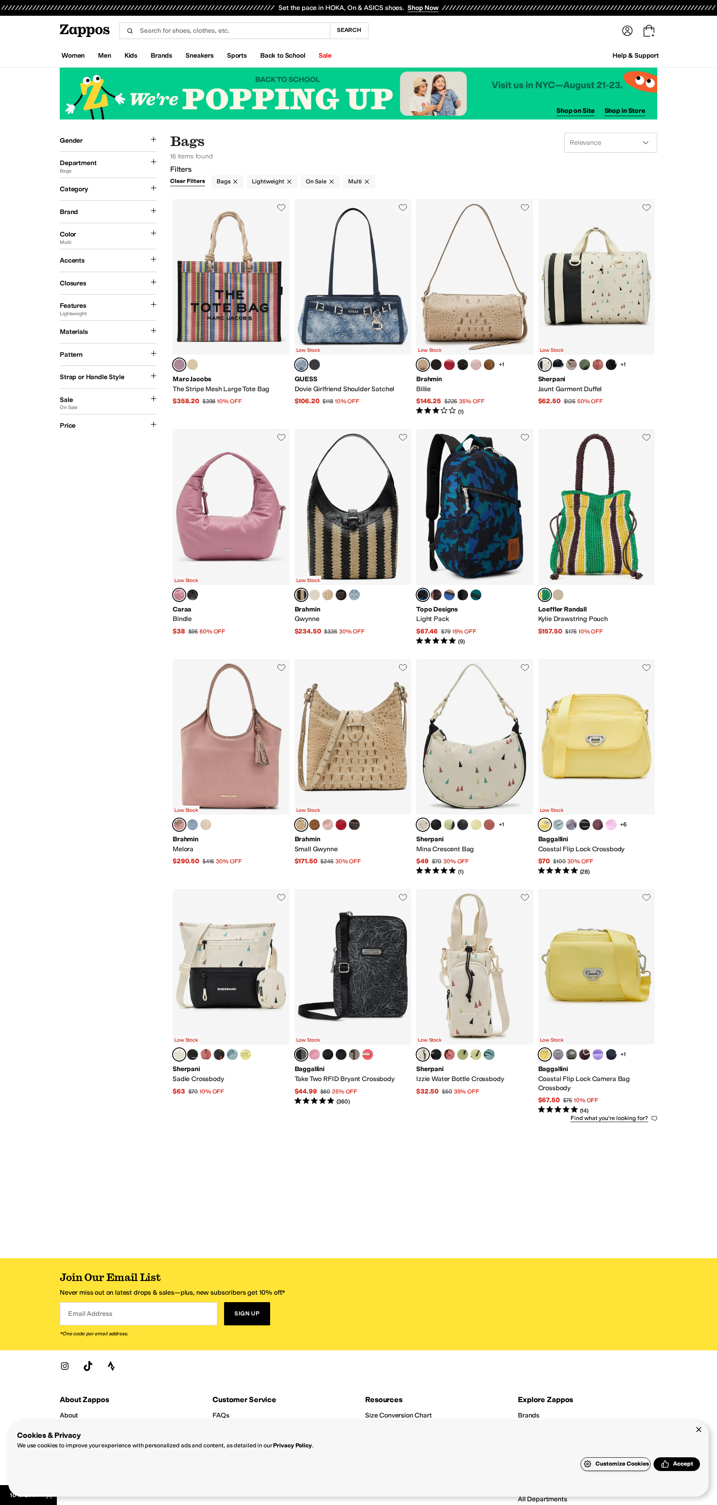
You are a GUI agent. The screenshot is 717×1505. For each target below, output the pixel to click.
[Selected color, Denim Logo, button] (301, 364)
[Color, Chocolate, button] (354, 824)
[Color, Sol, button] (476, 824)
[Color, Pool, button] (558, 824)
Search (349, 30)
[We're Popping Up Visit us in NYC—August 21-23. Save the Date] (358, 93)
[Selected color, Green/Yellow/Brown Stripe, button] (544, 595)
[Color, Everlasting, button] (436, 364)
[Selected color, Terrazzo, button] (544, 364)
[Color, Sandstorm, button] (327, 595)
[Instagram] (65, 1366)
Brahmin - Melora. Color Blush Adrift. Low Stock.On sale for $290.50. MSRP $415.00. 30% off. (231, 767)
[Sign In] (627, 30)
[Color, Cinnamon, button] (314, 595)
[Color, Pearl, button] (205, 824)
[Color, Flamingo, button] (367, 1054)
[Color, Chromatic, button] (558, 364)
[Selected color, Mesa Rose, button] (179, 595)
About (69, 1415)
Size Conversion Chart (398, 1415)
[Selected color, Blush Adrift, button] (301, 595)
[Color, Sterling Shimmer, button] (584, 824)
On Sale (316, 181)
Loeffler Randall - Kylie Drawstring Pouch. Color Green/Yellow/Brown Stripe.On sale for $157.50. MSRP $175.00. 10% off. (596, 537)
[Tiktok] (88, 1366)
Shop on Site (575, 110)
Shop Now (423, 8)
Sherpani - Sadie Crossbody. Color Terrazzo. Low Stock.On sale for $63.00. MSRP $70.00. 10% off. (231, 1002)
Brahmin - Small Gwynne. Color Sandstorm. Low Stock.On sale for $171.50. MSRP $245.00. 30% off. (353, 767)
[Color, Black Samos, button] (462, 364)
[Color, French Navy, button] (611, 1054)
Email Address (90, 1313)
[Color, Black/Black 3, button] (462, 595)
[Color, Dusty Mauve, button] (314, 1054)
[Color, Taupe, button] (489, 364)
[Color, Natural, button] (558, 595)
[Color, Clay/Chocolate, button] (436, 595)
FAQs (220, 1415)
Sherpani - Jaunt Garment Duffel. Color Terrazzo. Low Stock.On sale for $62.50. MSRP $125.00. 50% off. (596, 307)
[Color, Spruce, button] (476, 595)
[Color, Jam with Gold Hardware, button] (598, 824)
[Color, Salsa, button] (449, 364)
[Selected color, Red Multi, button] (179, 364)
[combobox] (225, 30)
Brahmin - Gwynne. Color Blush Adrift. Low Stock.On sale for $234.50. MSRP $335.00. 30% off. (353, 537)
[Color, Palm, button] (449, 824)
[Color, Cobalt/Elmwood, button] (449, 595)
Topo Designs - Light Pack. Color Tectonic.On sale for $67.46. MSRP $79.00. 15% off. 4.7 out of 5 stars (474, 537)
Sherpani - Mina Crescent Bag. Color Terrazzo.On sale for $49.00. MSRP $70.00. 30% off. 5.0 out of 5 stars (474, 767)
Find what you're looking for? (609, 1118)
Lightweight (268, 181)
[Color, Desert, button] (598, 364)
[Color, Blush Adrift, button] (476, 364)
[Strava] (111, 1366)
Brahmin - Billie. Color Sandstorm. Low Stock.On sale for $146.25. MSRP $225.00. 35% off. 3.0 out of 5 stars (474, 307)
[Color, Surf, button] (232, 1054)
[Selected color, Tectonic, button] (422, 595)
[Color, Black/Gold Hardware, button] (341, 1054)
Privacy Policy (292, 1445)
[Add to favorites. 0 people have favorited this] (281, 207)
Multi (355, 181)
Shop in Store (625, 110)
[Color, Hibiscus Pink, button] (611, 824)
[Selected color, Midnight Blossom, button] (301, 1054)
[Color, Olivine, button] (584, 364)
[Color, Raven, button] (611, 364)
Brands (528, 1415)
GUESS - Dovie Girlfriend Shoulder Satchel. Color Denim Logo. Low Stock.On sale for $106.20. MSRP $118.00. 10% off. (353, 307)
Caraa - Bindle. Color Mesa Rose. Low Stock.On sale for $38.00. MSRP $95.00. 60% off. (231, 537)
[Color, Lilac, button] (571, 824)
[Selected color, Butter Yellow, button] (544, 824)
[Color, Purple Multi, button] (192, 364)
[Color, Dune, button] (571, 364)
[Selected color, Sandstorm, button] (422, 364)
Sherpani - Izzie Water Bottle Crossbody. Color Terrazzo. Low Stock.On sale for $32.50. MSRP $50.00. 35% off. (474, 1002)
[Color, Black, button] (314, 364)
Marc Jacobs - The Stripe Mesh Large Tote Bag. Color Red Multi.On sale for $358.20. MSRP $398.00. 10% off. (231, 307)
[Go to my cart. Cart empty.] (649, 30)
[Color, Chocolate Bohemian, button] (341, 595)
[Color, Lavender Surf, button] (598, 1054)
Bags (223, 181)
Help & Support (635, 55)
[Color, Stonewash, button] (354, 595)
